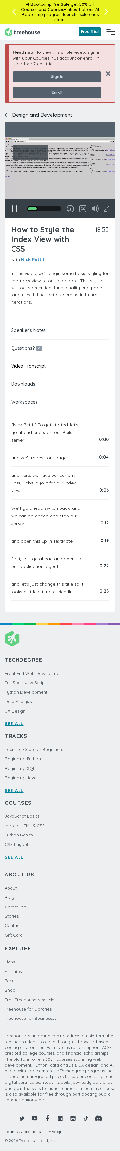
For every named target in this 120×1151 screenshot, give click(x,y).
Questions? (25, 348)
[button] (14, 12)
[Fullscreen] (106, 208)
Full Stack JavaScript (25, 682)
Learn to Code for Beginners (34, 749)
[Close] (105, 73)
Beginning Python (23, 758)
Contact (12, 925)
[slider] (44, 208)
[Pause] (14, 208)
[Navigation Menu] (110, 31)
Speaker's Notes (28, 330)
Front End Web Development (34, 673)
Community (16, 906)
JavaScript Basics (22, 816)
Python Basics (19, 834)
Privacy (54, 1131)
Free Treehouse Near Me (29, 999)
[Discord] (98, 1118)
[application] (60, 177)
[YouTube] (34, 1118)
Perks (10, 980)
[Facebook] (47, 1118)
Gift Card (14, 935)
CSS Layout (16, 844)
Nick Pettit (32, 259)
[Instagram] (72, 1118)
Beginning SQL (20, 768)
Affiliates (13, 971)
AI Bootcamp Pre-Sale (47, 4)
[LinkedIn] (60, 1118)
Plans (10, 961)
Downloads (23, 384)
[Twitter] (21, 1118)
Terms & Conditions (23, 1131)
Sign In (57, 76)
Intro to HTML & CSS (25, 825)
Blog (9, 897)
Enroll (57, 92)
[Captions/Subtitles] (83, 208)
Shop (10, 990)
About (11, 888)
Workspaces (24, 402)
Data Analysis (18, 701)
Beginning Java (20, 777)
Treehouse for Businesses (30, 1018)
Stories (12, 916)
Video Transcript (28, 366)
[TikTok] (85, 1118)
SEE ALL (14, 723)
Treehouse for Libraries (28, 1008)
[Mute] (95, 208)
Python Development (26, 692)
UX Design (15, 711)
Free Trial (90, 31)
